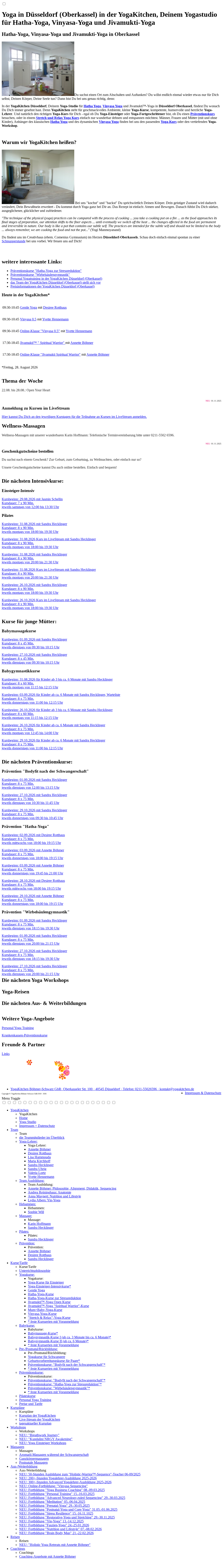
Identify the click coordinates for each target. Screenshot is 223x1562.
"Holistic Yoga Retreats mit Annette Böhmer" (55, 1545)
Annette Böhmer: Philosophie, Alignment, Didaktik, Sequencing (72, 1188)
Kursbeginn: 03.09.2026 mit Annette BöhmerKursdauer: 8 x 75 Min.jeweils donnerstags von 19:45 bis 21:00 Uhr (33, 869)
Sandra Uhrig (37, 1169)
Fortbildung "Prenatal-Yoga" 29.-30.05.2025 (54, 1505)
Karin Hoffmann (39, 1223)
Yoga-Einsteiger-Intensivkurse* (49, 1286)
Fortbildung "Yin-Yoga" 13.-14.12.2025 (51, 1521)
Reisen (15, 1537)
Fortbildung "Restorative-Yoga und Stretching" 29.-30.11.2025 (67, 1517)
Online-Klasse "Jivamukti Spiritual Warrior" (50, 354)
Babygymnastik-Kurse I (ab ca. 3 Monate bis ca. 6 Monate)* (69, 1337)
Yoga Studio (27, 1122)
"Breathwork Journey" (39, 1435)
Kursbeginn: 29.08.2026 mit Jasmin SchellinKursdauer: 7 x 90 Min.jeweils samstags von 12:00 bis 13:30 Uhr (32, 503)
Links (6, 1054)
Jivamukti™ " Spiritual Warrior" (42, 343)
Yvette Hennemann (55, 319)
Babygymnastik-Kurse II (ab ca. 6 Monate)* (58, 1341)
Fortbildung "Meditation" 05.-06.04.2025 (52, 1501)
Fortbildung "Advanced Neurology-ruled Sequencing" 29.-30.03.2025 (72, 1498)
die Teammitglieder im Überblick (41, 1137)
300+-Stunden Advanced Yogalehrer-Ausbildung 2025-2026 (65, 1482)
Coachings (17, 1548)
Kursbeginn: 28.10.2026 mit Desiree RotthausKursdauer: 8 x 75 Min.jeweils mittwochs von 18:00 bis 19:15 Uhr (33, 884)
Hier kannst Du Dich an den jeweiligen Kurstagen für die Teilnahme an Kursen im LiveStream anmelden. (74, 417)
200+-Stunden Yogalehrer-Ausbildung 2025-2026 (58, 1478)
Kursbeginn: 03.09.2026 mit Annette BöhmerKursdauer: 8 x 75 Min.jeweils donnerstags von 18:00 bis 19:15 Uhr (33, 854)
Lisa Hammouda (39, 1157)
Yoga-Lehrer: (28, 1141)
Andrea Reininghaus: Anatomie (49, 1192)
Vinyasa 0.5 (28, 319)
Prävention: (27, 1243)
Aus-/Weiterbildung (23, 1466)
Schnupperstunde (13, 241)
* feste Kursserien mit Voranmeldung (53, 1321)
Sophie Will (36, 1212)
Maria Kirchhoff (39, 1161)
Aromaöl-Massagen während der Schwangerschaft (54, 1455)
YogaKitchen (19, 1110)
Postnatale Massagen (33, 1462)
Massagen (17, 1447)
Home (23, 1118)
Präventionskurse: (31, 1372)
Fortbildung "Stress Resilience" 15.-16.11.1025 (56, 1513)
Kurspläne (17, 1408)
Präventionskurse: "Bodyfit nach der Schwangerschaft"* (66, 1364)
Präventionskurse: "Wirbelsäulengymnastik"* (59, 1388)
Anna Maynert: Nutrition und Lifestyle (54, 1196)
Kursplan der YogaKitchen (37, 1415)
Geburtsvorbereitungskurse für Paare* (54, 1361)
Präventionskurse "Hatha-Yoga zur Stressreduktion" (46, 271)
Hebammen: (27, 1204)
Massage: (25, 1216)
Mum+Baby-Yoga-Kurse (45, 1310)
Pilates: (24, 1231)
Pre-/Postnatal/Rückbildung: (38, 1349)
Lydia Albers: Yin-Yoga (44, 1200)
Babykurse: (27, 1325)
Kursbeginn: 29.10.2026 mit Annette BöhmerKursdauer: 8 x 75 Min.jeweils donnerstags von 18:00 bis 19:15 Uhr (33, 900)
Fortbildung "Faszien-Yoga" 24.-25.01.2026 (54, 1525)
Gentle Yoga (28, 307)
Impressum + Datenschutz (37, 1126)
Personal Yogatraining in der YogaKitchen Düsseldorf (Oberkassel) (56, 278)
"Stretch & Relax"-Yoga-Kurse (49, 1317)
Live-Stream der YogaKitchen (39, 1419)
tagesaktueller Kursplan (35, 1423)
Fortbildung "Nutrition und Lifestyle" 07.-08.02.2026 (60, 1529)
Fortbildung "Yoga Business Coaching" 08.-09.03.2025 (62, 1490)
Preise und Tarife (30, 1404)
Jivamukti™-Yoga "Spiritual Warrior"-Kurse (58, 1306)
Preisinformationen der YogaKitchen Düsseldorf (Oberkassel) (52, 286)
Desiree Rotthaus (55, 307)
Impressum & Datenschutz (203, 1093)
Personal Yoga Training (18, 1028)
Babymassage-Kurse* (43, 1333)
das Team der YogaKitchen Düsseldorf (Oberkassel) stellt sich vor (55, 282)
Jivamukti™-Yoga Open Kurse (49, 1302)
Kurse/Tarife (19, 1263)
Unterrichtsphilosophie (34, 1270)
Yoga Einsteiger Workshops (42, 1443)
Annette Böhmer (81, 343)
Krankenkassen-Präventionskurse (24, 1035)
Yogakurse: (27, 1274)
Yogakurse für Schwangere (46, 1357)
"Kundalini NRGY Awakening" (46, 1439)
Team (14, 1130)
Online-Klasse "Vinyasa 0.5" (40, 331)
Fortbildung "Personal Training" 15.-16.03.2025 (57, 1494)
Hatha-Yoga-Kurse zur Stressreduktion (54, 1298)
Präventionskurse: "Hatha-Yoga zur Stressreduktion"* (65, 1384)
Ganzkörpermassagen (34, 1458)
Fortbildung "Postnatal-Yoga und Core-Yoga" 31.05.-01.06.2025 (68, 1509)
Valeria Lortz (37, 1173)
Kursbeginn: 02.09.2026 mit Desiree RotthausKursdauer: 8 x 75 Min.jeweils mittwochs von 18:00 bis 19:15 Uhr (33, 839)
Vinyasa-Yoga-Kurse (42, 1314)
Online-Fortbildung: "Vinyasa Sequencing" (53, 1486)
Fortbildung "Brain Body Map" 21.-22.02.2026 (56, 1533)
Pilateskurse (27, 1396)
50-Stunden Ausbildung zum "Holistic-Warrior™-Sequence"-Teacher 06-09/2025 (79, 1474)
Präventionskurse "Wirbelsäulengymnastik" (40, 274)
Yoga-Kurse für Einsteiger (46, 1282)
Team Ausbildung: (31, 1180)
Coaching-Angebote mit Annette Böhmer (47, 1556)
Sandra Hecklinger (41, 1165)
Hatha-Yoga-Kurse (41, 1294)
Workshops (18, 1427)
